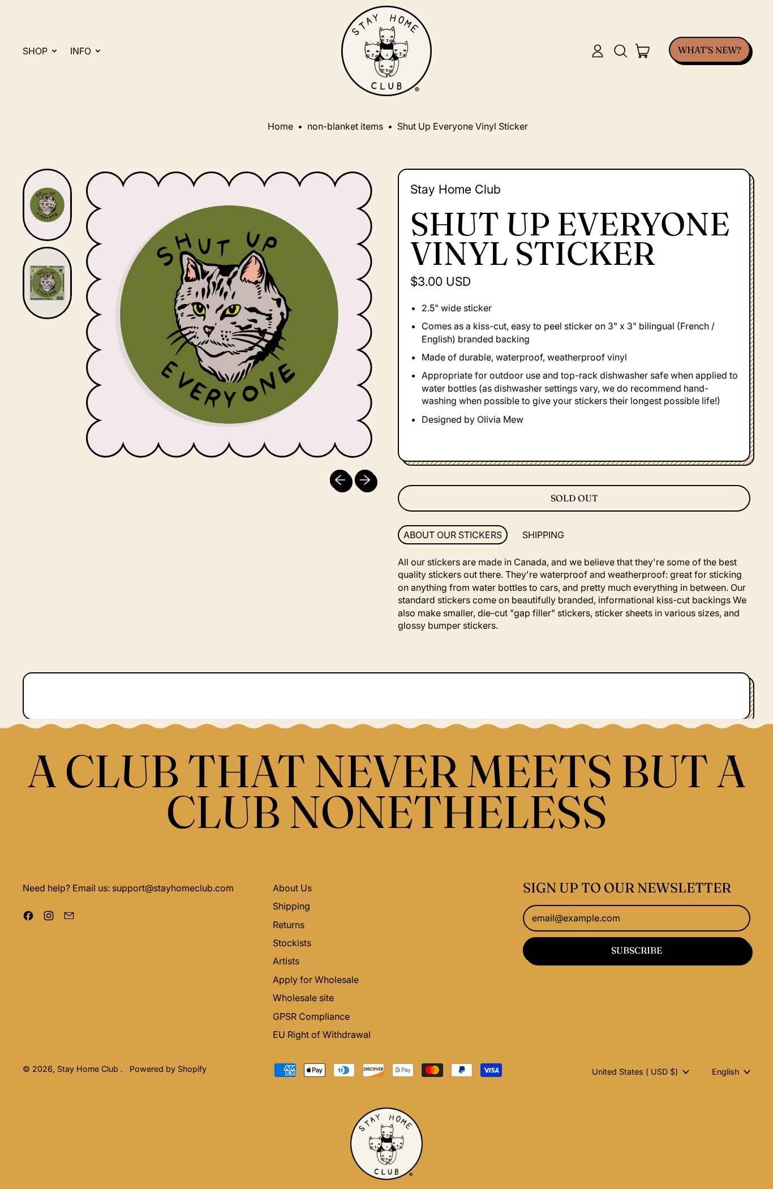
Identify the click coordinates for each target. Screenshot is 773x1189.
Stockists (292, 942)
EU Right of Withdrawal (322, 1034)
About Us (292, 888)
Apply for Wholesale (316, 979)
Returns (288, 924)
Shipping (291, 906)
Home (280, 126)
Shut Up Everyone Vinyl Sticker (462, 126)
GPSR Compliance (311, 1016)
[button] (620, 51)
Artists (286, 961)
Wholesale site (303, 997)
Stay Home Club (455, 189)
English (725, 1071)
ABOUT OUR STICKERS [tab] (452, 534)
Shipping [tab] (543, 534)
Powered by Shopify (168, 1069)
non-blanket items (345, 126)
